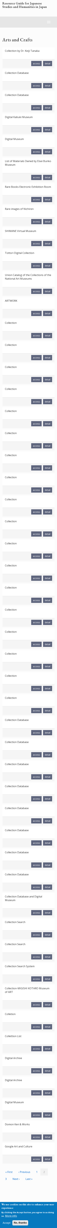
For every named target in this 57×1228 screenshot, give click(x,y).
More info (11, 1216)
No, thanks (20, 1222)
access (36, 63)
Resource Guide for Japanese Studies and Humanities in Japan (24, 5)
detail (47, 63)
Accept (6, 1223)
